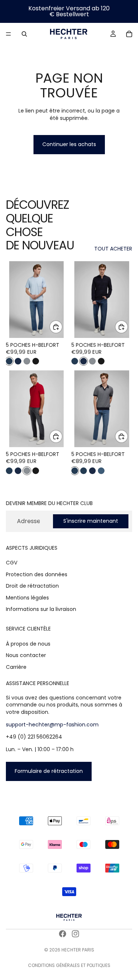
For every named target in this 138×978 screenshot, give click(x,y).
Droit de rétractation (32, 586)
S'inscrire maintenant (90, 521)
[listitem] (9, 361)
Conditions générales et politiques (69, 965)
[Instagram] (75, 933)
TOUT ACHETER (113, 248)
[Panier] (129, 34)
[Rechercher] (24, 34)
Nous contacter (26, 655)
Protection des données (36, 574)
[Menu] (8, 33)
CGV (11, 562)
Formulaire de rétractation (49, 771)
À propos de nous (28, 643)
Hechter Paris (77, 950)
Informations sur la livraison (41, 609)
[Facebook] (62, 933)
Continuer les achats (69, 144)
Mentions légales (27, 597)
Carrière (16, 667)
